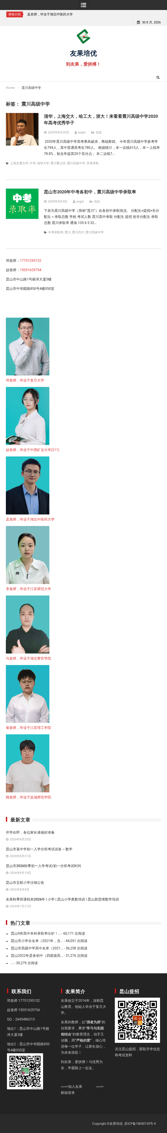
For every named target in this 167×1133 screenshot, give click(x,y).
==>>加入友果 (71, 1087)
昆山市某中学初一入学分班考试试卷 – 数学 (39, 849)
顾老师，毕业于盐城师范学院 (28, 797)
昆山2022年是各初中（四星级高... (37, 956)
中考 (33, 163)
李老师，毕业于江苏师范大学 (48, 14)
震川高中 (78, 232)
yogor (82, 132)
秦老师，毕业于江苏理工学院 (28, 728)
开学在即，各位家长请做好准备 (30, 832)
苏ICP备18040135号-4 (140, 1124)
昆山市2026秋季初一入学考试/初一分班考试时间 (43, 866)
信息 (99, 132)
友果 (64, 1001)
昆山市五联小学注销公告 (25, 883)
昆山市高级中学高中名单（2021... (37, 948)
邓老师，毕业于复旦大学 (25, 380)
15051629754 (30, 270)
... (12, 963)
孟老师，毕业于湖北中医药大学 (30, 519)
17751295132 (30, 261)
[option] (50, 14)
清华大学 (43, 163)
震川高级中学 (76, 163)
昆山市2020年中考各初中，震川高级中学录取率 (90, 191)
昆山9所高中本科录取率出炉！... (36, 933)
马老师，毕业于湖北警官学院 (28, 658)
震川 (68, 232)
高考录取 (93, 163)
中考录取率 (55, 232)
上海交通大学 (19, 163)
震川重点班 (58, 163)
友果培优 (83, 53)
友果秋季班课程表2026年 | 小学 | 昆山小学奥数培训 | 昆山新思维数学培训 (62, 899)
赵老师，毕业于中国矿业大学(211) (32, 450)
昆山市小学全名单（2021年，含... (37, 941)
